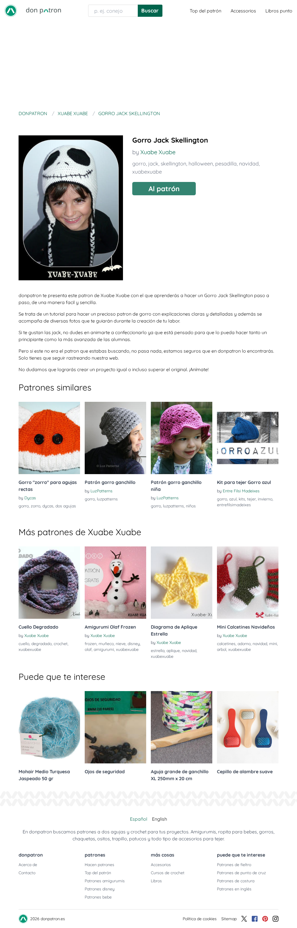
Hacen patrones (99, 864)
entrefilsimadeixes (234, 504)
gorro (139, 163)
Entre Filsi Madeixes (241, 491)
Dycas (30, 497)
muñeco (106, 643)
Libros (156, 880)
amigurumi (104, 649)
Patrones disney (100, 889)
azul (233, 499)
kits (242, 499)
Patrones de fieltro (234, 864)
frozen (91, 643)
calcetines (226, 643)
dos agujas (65, 506)
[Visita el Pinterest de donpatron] (265, 919)
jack (153, 163)
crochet (61, 643)
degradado (41, 643)
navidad (249, 163)
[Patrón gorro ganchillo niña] (181, 438)
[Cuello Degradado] (49, 582)
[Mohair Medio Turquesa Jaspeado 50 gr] (49, 727)
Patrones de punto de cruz (241, 872)
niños (191, 506)
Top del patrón (205, 11)
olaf (88, 649)
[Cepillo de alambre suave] (247, 727)
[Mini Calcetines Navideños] (247, 582)
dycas (47, 506)
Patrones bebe (98, 897)
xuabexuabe (147, 171)
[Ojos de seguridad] (115, 727)
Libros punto (278, 11)
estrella (157, 650)
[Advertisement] (148, 64)
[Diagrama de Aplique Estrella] (181, 582)
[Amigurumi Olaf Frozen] (115, 582)
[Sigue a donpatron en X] (244, 919)
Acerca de (28, 864)
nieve (121, 643)
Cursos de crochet (167, 872)
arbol (221, 649)
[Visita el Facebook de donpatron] (255, 919)
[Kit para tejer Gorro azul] (247, 438)
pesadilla (226, 163)
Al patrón (164, 188)
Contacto (27, 872)
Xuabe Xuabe (157, 152)
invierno (265, 499)
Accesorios (161, 864)
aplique (173, 650)
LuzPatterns (101, 491)
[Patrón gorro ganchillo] (115, 438)
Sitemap (229, 918)
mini (273, 643)
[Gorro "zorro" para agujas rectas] (49, 438)
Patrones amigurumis (105, 880)
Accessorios (243, 11)
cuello (24, 643)
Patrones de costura (235, 880)
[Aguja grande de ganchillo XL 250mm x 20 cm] (181, 727)
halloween (201, 163)
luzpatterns (107, 499)
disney (134, 643)
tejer (251, 499)
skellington (173, 163)
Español (138, 819)
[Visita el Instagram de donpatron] (275, 919)
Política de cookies (200, 918)
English (159, 819)
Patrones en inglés (234, 889)
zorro (35, 506)
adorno (244, 643)
